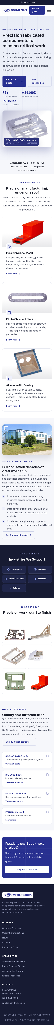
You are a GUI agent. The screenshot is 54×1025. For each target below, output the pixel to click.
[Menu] (49, 10)
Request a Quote (36, 10)
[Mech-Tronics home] (15, 10)
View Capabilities (37, 81)
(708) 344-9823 (27, 2)
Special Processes (11, 976)
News (5, 938)
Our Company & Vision (18, 535)
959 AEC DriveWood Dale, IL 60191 (11, 992)
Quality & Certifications (19, 742)
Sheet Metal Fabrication (13, 961)
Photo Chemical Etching (13, 966)
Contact (6, 942)
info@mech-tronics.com (13, 1003)
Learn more (13, 274)
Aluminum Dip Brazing (12, 971)
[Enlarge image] (14, 631)
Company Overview (11, 928)
